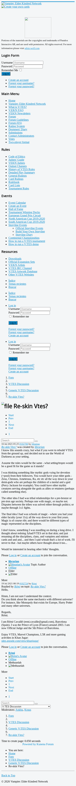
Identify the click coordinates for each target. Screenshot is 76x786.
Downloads (14, 258)
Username (7, 62)
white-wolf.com (32, 48)
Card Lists (14, 185)
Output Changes (17, 166)
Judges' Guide (16, 159)
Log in (6, 73)
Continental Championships (23, 237)
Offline (12, 567)
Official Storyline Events (29, 228)
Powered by (29, 744)
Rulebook (13, 182)
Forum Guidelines (18, 119)
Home (11, 100)
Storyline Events (17, 225)
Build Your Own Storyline (30, 231)
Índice (11, 280)
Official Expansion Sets (21, 261)
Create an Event (17, 205)
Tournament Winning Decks (24, 212)
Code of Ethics (16, 156)
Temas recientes (17, 283)
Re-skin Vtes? (9, 446)
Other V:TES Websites (21, 274)
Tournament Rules (18, 188)
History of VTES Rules (21, 169)
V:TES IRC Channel (20, 268)
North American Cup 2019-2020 (26, 218)
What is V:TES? (17, 106)
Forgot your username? (21, 83)
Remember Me (9, 70)
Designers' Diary (17, 129)
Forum (12, 116)
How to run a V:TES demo (23, 244)
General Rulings (17, 175)
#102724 (23, 583)
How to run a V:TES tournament (26, 241)
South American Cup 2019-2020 (26, 221)
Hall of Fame (15, 209)
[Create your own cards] (15, 6)
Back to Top (8, 775)
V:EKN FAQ (16, 110)
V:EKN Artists (16, 264)
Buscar (12, 287)
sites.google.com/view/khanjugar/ (20, 640)
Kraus (27, 709)
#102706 (23, 444)
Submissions (15, 132)
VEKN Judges (16, 162)
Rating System (16, 126)
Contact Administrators (21, 135)
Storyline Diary (24, 234)
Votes (11, 138)
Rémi (34, 583)
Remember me (21, 316)
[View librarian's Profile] (19, 564)
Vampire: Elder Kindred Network (27, 103)
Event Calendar (17, 202)
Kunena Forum (45, 744)
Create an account (18, 79)
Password (7, 66)
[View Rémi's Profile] (17, 656)
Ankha (19, 709)
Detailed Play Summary (21, 172)
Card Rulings (15, 178)
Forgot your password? (21, 86)
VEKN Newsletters (19, 113)
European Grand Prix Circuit (24, 215)
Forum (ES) (15, 122)
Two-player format (18, 142)
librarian (36, 444)
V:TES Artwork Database (22, 271)
